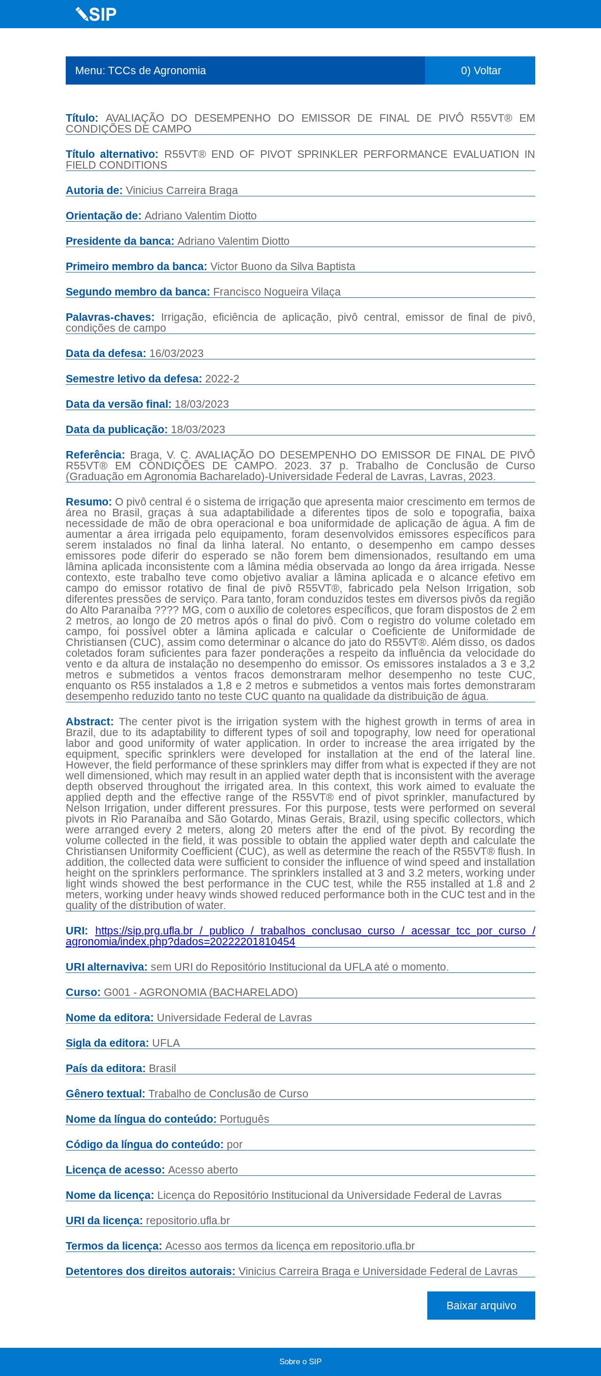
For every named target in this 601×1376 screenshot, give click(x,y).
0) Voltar (481, 70)
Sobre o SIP (300, 1361)
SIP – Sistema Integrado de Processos (96, 14)
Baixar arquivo (481, 1305)
